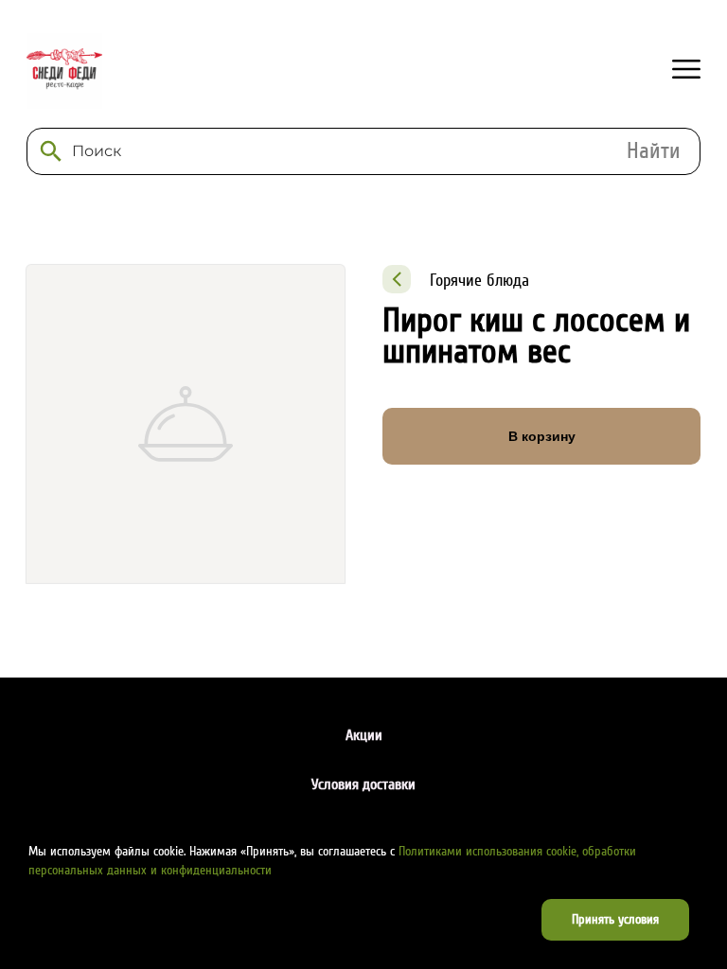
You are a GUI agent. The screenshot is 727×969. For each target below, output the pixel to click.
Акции (364, 735)
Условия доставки (363, 784)
